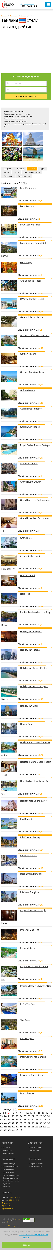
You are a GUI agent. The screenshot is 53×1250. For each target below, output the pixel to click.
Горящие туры (8, 1172)
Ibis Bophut (26, 819)
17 (47, 1112)
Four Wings (26, 262)
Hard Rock (25, 593)
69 (44, 1126)
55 (40, 1123)
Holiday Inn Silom (29, 705)
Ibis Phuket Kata (28, 855)
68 (40, 1126)
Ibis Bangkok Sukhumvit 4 (33, 800)
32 (1, 1119)
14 (35, 1112)
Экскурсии (8, 176)
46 (5, 1123)
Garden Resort (28, 353)
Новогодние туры (9, 1164)
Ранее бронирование (11, 1181)
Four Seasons (27, 206)
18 (51, 1112)
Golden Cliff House (30, 426)
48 (13, 1123)
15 (39, 1112)
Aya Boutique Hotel (30, 280)
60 (9, 1126)
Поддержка (6, 1203)
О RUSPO (6, 1147)
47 (9, 1123)
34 (9, 1119)
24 (21, 1116)
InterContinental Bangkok (33, 1056)
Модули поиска (35, 1147)
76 (21, 1130)
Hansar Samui (27, 575)
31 (48, 1116)
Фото (17, 172)
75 (17, 1130)
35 (13, 1119)
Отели (32, 168)
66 (33, 1126)
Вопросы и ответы (36, 1164)
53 (33, 1123)
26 (29, 1116)
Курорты (20, 168)
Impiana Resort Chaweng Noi (35, 985)
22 (13, 1116)
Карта (6, 172)
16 (43, 1112)
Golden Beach (27, 390)
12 (27, 1112)
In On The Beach (28, 1004)
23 (17, 1116)
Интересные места (32, 172)
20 (5, 1116)
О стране (7, 168)
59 (5, 1126)
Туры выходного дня (10, 1178)
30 (44, 1116)
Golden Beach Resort (31, 408)
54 (36, 1123)
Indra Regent (27, 1038)
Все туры (6, 1187)
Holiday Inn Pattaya (30, 649)
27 (33, 1116)
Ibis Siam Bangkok (29, 892)
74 (13, 1130)
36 (17, 1119)
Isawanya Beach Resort (32, 1075)
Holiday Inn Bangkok (31, 631)
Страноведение (8, 1153)
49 (17, 1123)
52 (29, 1123)
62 (17, 1126)
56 (44, 1123)
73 (9, 1130)
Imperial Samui (28, 948)
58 (1, 1126)
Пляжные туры (8, 1169)
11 (23, 1112)
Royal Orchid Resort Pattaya (35, 445)
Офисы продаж (7, 1209)
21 (9, 1116)
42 (40, 1119)
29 (40, 1116)
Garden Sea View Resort (33, 372)
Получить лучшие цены (26, 96)
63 (21, 1126)
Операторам (34, 1150)
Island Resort (27, 1093)
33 (5, 1119)
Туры (42, 168)
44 (48, 1119)
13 (31, 1112)
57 (48, 1123)
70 (48, 1126)
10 (19, 1112)
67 (36, 1126)
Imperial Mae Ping (29, 929)
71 (1, 1130)
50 (21, 1123)
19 (1, 1116)
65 (29, 1126)
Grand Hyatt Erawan (30, 481)
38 (25, 1119)
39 (29, 1119)
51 (25, 1123)
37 (21, 1119)
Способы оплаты (35, 1166)
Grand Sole (26, 537)
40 (33, 1119)
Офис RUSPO (6, 1206)
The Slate (25, 1020)
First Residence (28, 188)
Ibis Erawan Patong (30, 837)
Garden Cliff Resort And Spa (34, 335)
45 (1, 1123)
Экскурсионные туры (10, 1175)
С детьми (6, 1184)
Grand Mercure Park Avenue (35, 500)
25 (25, 1116)
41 (36, 1119)
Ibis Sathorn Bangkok (31, 873)
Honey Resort (27, 724)
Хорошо (26, 1244)
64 (25, 1126)
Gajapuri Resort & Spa (31, 317)
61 (13, 1126)
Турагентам (7, 1150)
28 (36, 1116)
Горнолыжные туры (10, 1166)
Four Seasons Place (30, 224)
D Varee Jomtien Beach (32, 298)
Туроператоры (24, 176)
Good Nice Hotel (29, 463)
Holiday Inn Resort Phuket (34, 668)
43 (44, 1119)
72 (5, 1130)
